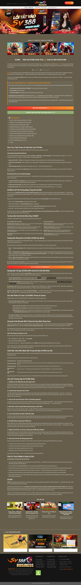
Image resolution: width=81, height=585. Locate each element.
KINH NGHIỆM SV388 (52, 7)
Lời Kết (11, 142)
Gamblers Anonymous (16, 476)
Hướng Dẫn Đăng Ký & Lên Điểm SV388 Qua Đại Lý (21, 127)
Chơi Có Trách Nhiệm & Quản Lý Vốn (18, 140)
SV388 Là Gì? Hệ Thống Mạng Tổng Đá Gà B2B (20, 122)
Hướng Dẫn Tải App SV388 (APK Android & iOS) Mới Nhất (23, 129)
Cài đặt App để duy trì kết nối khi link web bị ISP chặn (31, 92)
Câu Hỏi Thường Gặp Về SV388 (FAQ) (18, 138)
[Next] (78, 21)
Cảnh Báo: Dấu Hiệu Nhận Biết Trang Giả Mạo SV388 (22, 135)
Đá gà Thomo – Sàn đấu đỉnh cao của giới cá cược (32, 512)
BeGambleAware (56, 474)
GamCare (63, 474)
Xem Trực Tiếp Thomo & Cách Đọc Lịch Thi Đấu (20, 120)
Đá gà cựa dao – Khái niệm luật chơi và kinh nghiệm (14, 512)
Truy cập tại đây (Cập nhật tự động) (40, 88)
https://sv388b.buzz (68, 569)
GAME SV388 (37, 7)
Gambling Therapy (69, 474)
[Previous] (3, 21)
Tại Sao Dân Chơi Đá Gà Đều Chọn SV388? (19, 124)
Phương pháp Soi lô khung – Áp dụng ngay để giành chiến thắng (66, 513)
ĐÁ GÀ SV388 (43, 7)
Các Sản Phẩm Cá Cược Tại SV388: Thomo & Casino (22, 131)
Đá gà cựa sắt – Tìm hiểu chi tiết (49, 512)
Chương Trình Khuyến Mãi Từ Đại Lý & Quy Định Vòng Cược (23, 133)
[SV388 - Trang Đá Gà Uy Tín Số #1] (40, 3)
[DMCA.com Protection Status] (38, 572)
